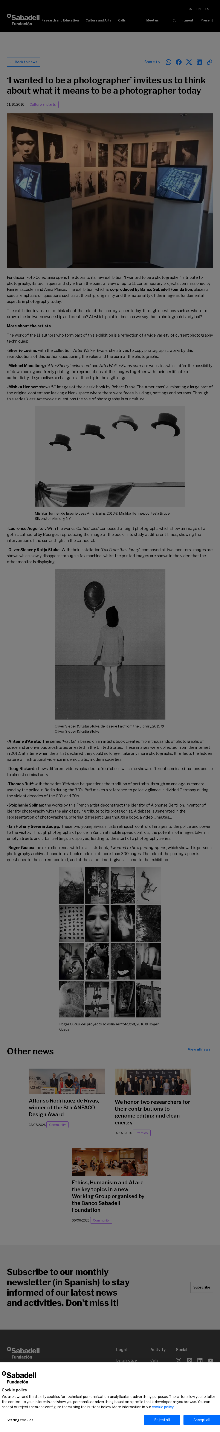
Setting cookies (20, 1420)
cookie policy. (163, 1407)
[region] (110, 1397)
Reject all (162, 1420)
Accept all (201, 1420)
